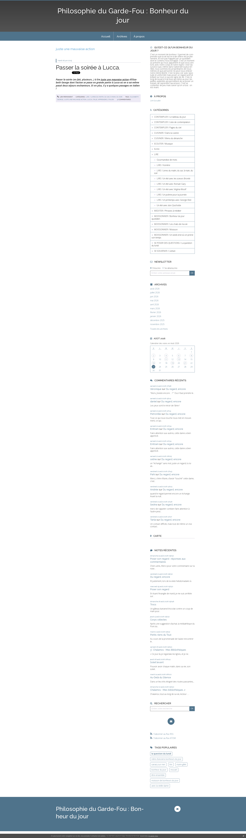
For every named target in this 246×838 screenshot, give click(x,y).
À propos (139, 36)
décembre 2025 (157, 320)
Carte (157, 535)
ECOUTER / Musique (163, 143)
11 (166, 359)
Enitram (154, 429)
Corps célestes (158, 619)
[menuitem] (105, 36)
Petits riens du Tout (160, 634)
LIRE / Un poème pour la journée (172, 194)
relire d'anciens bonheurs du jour (166, 759)
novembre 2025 (157, 324)
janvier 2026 (155, 316)
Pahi (152, 474)
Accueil (105, 36)
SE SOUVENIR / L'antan (164, 250)
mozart (174, 769)
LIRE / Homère (163, 165)
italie (95, 99)
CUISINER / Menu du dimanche (168, 138)
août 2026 (155, 288)
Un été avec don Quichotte (169, 205)
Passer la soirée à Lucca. (88, 67)
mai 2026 (154, 300)
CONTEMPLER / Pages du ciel (167, 127)
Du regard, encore (176, 389)
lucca (89, 99)
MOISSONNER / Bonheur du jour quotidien (168, 217)
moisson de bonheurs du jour (164, 780)
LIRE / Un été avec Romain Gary (171, 183)
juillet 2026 (155, 292)
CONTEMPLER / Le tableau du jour (170, 116)
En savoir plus (153, 836)
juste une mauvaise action (75, 99)
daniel (153, 401)
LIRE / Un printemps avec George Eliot (174, 200)
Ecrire (156, 149)
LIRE (156, 154)
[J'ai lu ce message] (243, 836)
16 (153, 363)
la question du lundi (161, 753)
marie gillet (181, 764)
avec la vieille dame (160, 785)
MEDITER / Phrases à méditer (167, 210)
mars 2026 (155, 308)
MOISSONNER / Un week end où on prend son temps (172, 236)
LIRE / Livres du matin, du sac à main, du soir (104, 97)
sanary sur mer (158, 764)
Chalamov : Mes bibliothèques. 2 (167, 690)
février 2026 (155, 312)
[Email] (171, 721)
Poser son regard (159, 589)
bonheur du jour (158, 769)
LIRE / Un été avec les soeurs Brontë (173, 178)
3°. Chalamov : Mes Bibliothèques (168, 649)
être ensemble (158, 775)
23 (153, 367)
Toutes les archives (159, 329)
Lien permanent (66, 97)
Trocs (153, 604)
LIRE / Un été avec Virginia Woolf (171, 189)
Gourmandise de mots (167, 159)
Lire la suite (155, 100)
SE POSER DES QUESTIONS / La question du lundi (172, 244)
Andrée (154, 489)
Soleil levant (157, 662)
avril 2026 (154, 304)
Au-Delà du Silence (160, 677)
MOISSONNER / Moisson (166, 229)
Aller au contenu (8, 2)
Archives (122, 36)
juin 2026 (154, 296)
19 (172, 363)
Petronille (155, 414)
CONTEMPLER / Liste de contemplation (172, 122)
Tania (153, 519)
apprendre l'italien (106, 99)
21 (185, 363)
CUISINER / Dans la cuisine (166, 132)
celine (153, 459)
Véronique (155, 389)
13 (179, 359)
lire (171, 764)
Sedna (153, 504)
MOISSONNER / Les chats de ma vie (170, 224)
